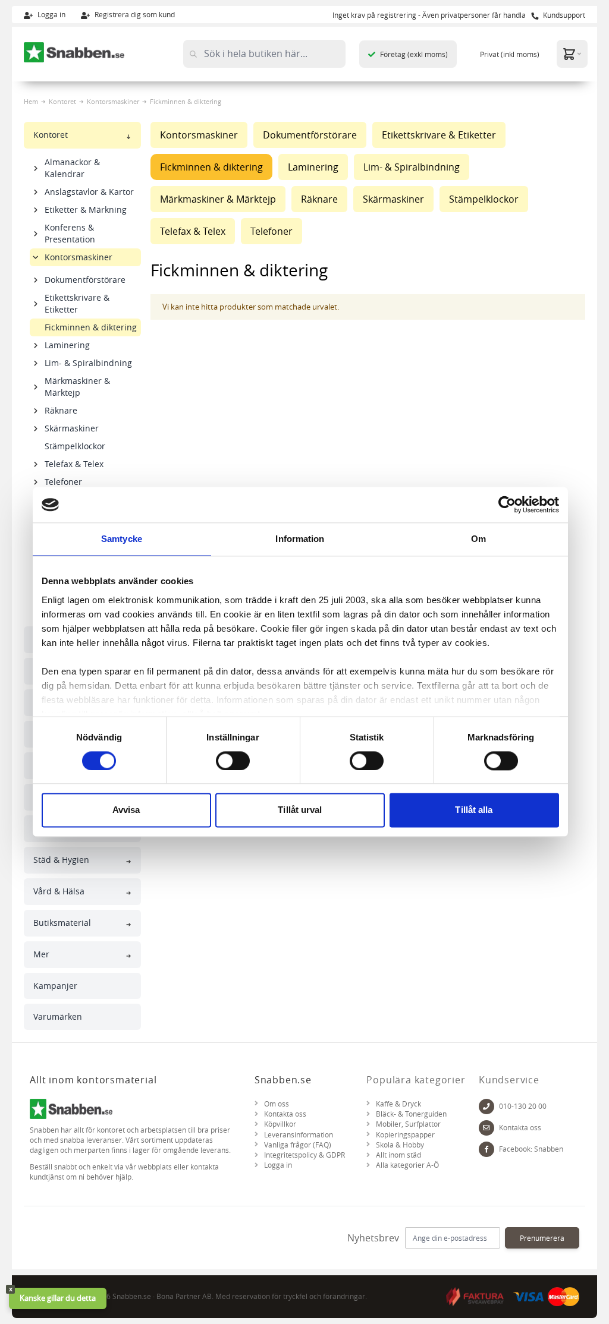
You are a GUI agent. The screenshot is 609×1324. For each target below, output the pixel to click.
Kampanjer (55, 985)
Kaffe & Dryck (398, 1103)
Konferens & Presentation (70, 233)
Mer (41, 954)
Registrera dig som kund (134, 14)
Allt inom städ (398, 1154)
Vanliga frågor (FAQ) (297, 1144)
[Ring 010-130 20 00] (486, 1106)
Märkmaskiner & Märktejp (77, 386)
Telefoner (63, 481)
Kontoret (62, 101)
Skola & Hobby (400, 1144)
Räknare (61, 410)
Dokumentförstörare (85, 279)
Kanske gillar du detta (58, 1298)
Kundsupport (563, 15)
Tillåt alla (473, 810)
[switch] (233, 760)
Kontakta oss (285, 1113)
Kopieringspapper (405, 1134)
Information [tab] (299, 539)
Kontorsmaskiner (113, 101)
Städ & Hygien (61, 859)
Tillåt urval (300, 810)
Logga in (50, 14)
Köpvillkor (280, 1124)
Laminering (67, 345)
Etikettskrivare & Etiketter (77, 303)
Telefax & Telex (74, 463)
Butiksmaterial (62, 922)
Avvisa (126, 810)
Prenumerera (542, 1238)
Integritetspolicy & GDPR (304, 1154)
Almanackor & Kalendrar (72, 167)
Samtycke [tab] (121, 539)
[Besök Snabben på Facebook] (486, 1149)
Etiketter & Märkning (86, 209)
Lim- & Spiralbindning (88, 362)
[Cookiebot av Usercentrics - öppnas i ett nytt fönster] (507, 504)
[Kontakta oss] (486, 1128)
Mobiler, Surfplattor (408, 1124)
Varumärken (57, 1016)
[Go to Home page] (74, 52)
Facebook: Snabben (531, 1149)
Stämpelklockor (75, 446)
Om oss (276, 1103)
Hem (31, 101)
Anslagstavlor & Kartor (89, 191)
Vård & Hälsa (58, 891)
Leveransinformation (298, 1134)
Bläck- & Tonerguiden (411, 1113)
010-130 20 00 (523, 1106)
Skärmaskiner (72, 428)
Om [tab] (478, 539)
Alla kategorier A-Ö (407, 1165)
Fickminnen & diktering (91, 327)
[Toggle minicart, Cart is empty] (572, 54)
